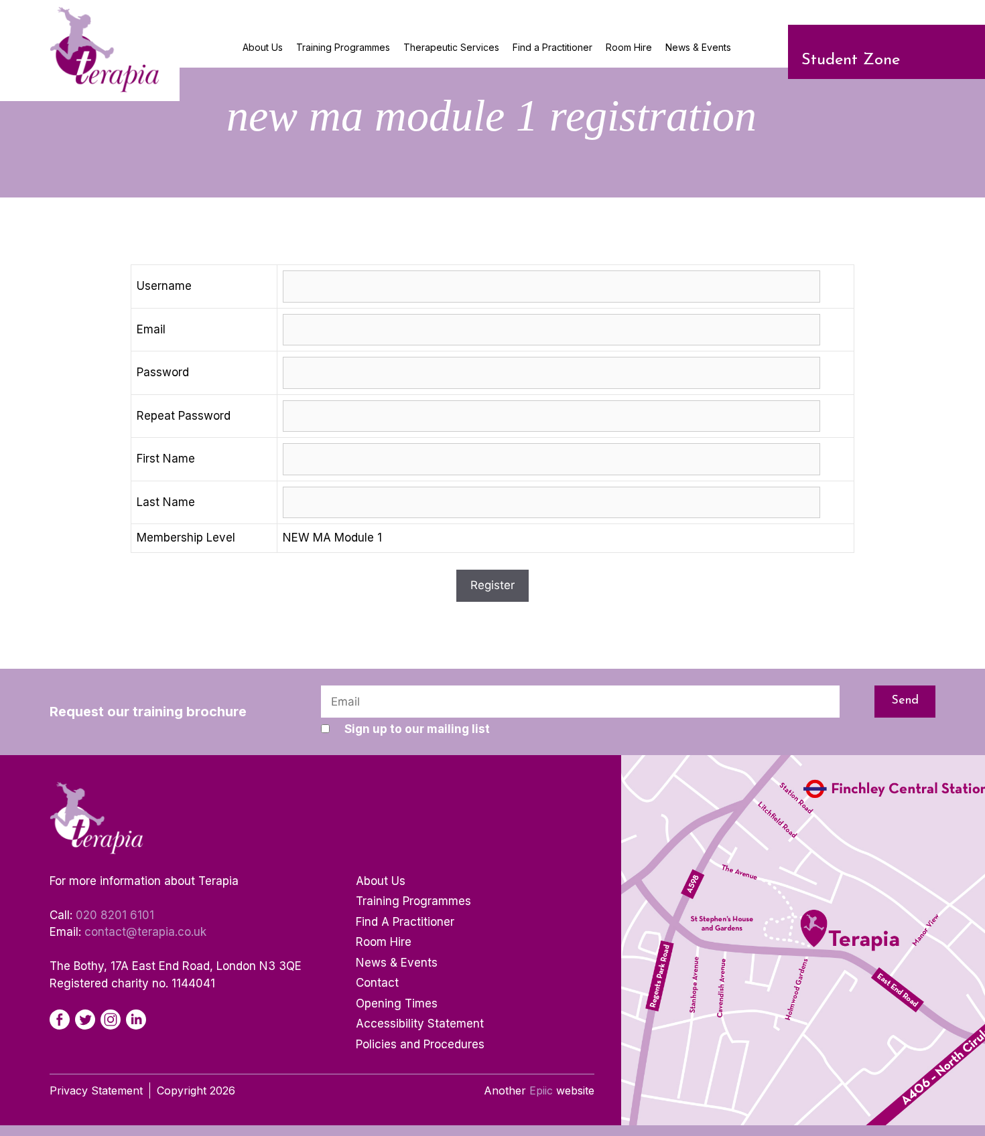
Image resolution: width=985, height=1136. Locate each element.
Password (163, 372)
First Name (166, 458)
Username (164, 286)
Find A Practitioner (405, 921)
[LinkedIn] (136, 1019)
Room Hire (629, 47)
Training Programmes (343, 47)
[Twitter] (85, 1019)
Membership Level (186, 537)
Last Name (166, 502)
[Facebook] (60, 1019)
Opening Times (397, 1003)
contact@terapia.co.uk (145, 932)
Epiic (541, 1090)
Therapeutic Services (451, 47)
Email (151, 329)
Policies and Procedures (420, 1044)
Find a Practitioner (552, 47)
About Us (263, 47)
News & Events (698, 47)
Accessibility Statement (420, 1023)
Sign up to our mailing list (417, 729)
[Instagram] (111, 1019)
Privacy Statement (96, 1090)
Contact (377, 982)
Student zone (850, 60)
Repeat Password (184, 415)
